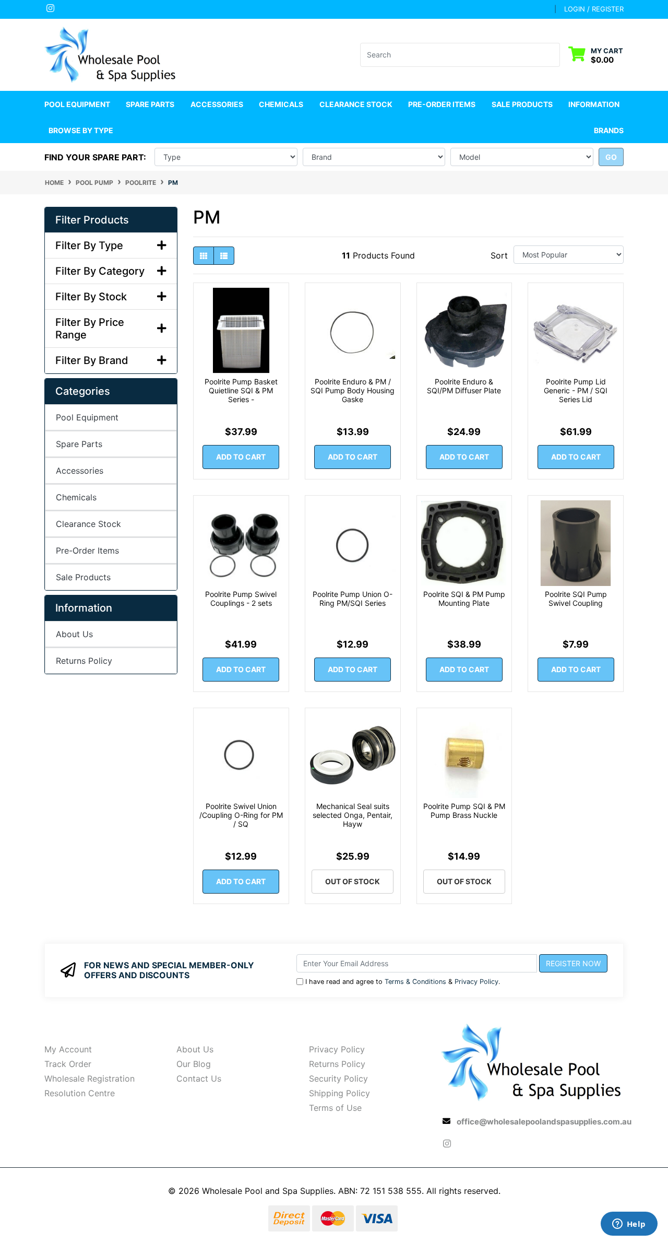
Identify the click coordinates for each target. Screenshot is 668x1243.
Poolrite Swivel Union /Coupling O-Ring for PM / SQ (241, 815)
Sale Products (522, 104)
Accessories (79, 470)
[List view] (223, 256)
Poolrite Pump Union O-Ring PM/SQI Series (352, 598)
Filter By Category (100, 271)
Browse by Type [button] (81, 130)
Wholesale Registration (89, 1078)
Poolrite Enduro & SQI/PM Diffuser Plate (464, 386)
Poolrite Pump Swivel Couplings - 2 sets (241, 598)
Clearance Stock (355, 104)
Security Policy (338, 1078)
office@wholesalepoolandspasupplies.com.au (544, 1122)
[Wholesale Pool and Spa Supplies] (110, 54)
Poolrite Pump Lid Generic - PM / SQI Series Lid (575, 390)
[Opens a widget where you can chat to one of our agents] (629, 1225)
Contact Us (198, 1078)
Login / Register (594, 9)
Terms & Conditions (415, 982)
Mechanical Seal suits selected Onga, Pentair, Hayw (352, 815)
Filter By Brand (91, 360)
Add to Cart (241, 456)
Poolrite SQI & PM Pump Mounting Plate (464, 598)
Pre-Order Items (441, 104)
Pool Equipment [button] (77, 104)
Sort (499, 255)
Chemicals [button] (281, 104)
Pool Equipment (87, 417)
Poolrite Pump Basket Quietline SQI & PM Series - (241, 390)
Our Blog (193, 1064)
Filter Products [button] (92, 220)
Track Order (67, 1064)
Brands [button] (609, 130)
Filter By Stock (91, 296)
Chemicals (76, 497)
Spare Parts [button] (150, 104)
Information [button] (593, 104)
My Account (68, 1049)
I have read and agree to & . (402, 982)
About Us (74, 634)
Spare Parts (79, 444)
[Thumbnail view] (203, 256)
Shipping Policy (339, 1093)
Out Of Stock (352, 881)
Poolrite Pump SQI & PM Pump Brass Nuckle (464, 810)
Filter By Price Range (89, 328)
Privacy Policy (476, 982)
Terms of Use (335, 1108)
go (611, 157)
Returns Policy (84, 660)
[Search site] (553, 55)
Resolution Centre (79, 1093)
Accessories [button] (216, 104)
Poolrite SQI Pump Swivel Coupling (576, 598)
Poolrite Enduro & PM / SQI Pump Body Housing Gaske (353, 390)
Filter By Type (89, 245)
